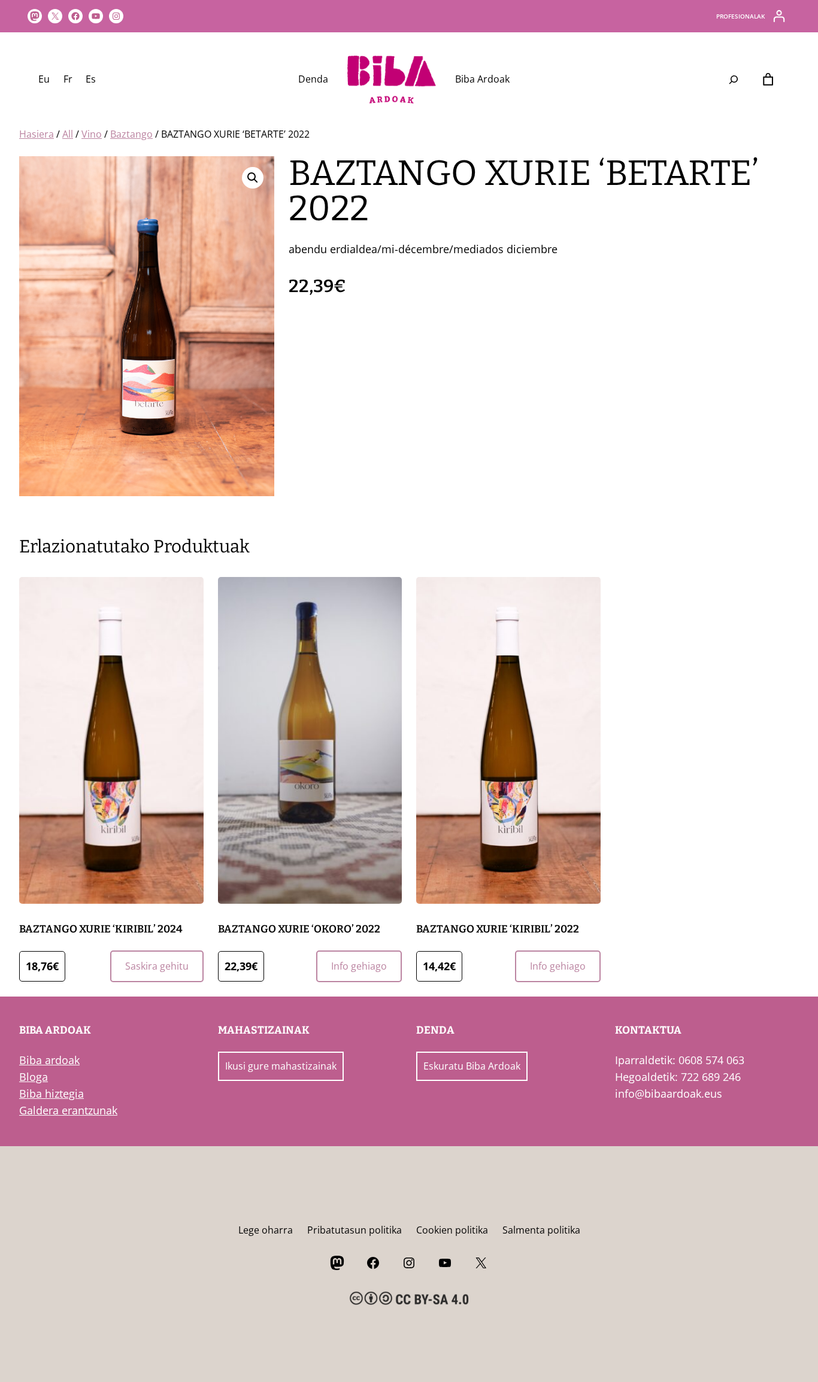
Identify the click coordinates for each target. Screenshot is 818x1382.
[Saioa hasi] (779, 16)
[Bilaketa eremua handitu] (733, 79)
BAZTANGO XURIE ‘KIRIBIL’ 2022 (497, 929)
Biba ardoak (49, 1060)
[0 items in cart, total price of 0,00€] (768, 80)
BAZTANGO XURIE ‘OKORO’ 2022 (299, 929)
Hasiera (36, 134)
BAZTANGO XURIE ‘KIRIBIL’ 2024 (101, 929)
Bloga (33, 1077)
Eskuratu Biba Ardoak (471, 1066)
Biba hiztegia (51, 1093)
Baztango (131, 134)
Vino (91, 134)
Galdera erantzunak (68, 1110)
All (67, 134)
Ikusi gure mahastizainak (281, 1066)
